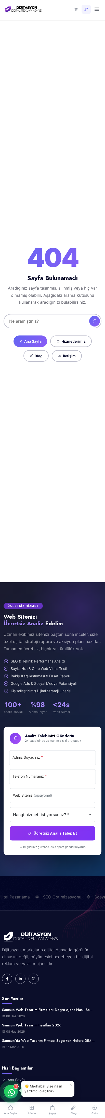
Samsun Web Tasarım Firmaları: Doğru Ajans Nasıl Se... (47, 1010)
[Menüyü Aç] (96, 9)
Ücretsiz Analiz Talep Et (55, 833)
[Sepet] (76, 9)
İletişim (69, 356)
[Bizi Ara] (86, 9)
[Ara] (94, 321)
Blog (39, 356)
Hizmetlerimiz (73, 341)
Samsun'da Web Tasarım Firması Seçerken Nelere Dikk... (48, 1040)
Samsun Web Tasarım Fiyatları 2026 (31, 1025)
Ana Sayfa (33, 341)
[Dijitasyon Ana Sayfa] (23, 9)
